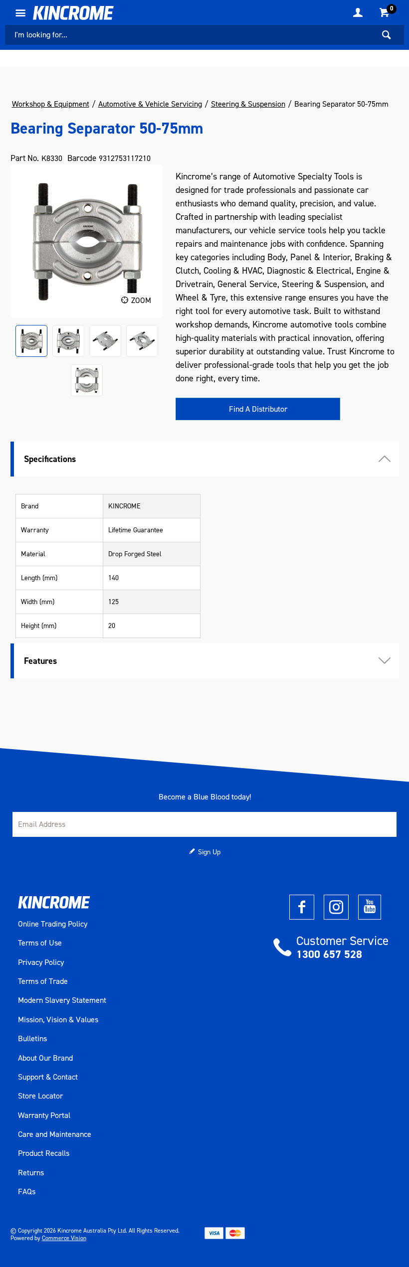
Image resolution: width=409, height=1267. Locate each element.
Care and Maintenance (54, 1134)
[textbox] (189, 35)
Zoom (141, 300)
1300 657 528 (329, 954)
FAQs (26, 1191)
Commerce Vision (64, 1238)
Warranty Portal (44, 1115)
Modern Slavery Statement (62, 1000)
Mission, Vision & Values (58, 1019)
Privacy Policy (41, 962)
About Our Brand (45, 1058)
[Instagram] (336, 907)
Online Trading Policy (52, 924)
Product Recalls (43, 1153)
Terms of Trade (43, 981)
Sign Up (209, 852)
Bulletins (32, 1038)
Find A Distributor (258, 409)
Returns (31, 1172)
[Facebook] (301, 907)
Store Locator (40, 1096)
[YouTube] (369, 907)
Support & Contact (48, 1077)
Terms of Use (40, 943)
